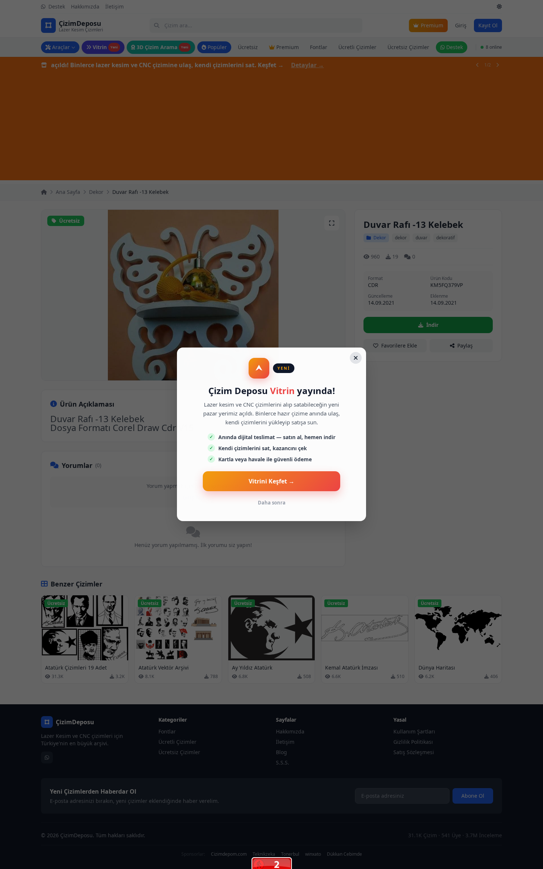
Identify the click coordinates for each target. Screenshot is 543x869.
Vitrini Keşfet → (271, 481)
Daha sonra (272, 502)
